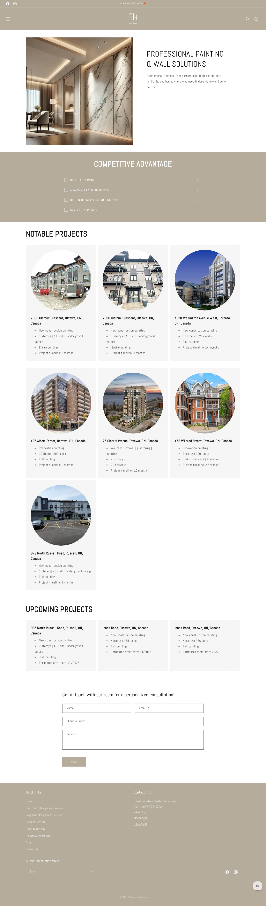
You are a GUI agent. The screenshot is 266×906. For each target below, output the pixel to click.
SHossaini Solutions (137, 897)
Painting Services (35, 828)
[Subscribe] (91, 871)
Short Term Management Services (44, 808)
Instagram (140, 824)
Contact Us (32, 849)
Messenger (140, 818)
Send (74, 762)
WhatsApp (140, 812)
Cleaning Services (35, 822)
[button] (8, 19)
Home (29, 801)
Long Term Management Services (44, 815)
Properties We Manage (38, 835)
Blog (28, 842)
